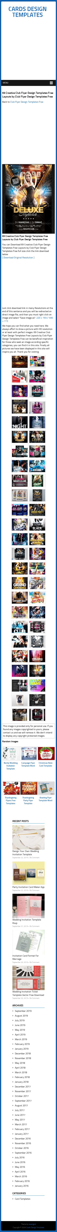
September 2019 (23, 1011)
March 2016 (21, 1176)
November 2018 (23, 1058)
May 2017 (20, 1119)
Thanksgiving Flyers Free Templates (10, 800)
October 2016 (22, 1148)
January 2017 (21, 1133)
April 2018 (20, 1067)
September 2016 (23, 1152)
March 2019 (21, 1039)
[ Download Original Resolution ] (18, 257)
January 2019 (21, 1048)
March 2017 (21, 1124)
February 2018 (22, 1077)
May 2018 (20, 1063)
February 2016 (22, 1181)
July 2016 (20, 1157)
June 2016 (20, 1162)
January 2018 (21, 1081)
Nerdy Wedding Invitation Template (11, 766)
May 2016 (20, 1167)
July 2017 (20, 1110)
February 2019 (22, 1044)
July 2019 (20, 1020)
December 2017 (23, 1086)
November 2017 (23, 1091)
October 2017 (22, 1096)
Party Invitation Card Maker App (28, 887)
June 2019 (20, 1025)
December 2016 (23, 1138)
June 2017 (20, 1115)
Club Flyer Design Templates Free (26, 101)
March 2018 (21, 1072)
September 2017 (23, 1100)
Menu (5, 83)
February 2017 (22, 1129)
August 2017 (21, 1105)
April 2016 (20, 1171)
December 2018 (23, 1053)
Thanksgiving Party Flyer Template (28, 800)
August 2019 (21, 1015)
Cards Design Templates (27, 11)
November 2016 (23, 1143)
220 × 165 (41, 317)
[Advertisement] (28, 49)
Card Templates (22, 1198)
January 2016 (21, 1185)
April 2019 (20, 1034)
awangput (32, 1224)
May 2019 (20, 1029)
